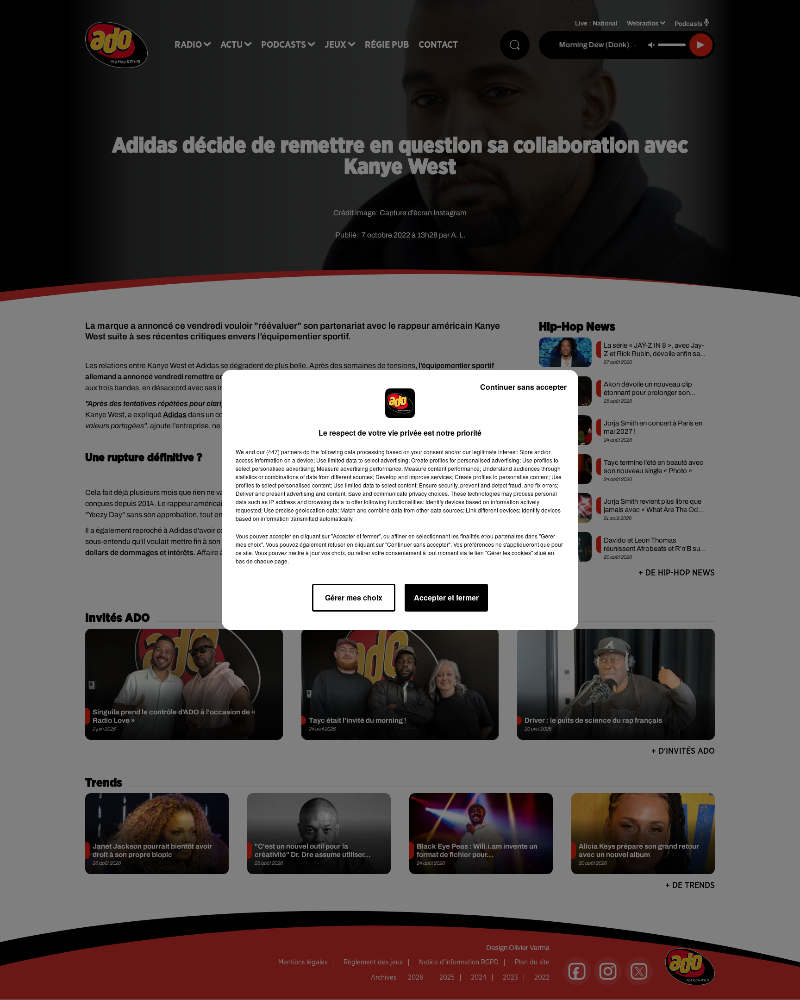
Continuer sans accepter (523, 386)
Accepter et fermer (446, 597)
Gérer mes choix (353, 597)
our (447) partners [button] (279, 452)
